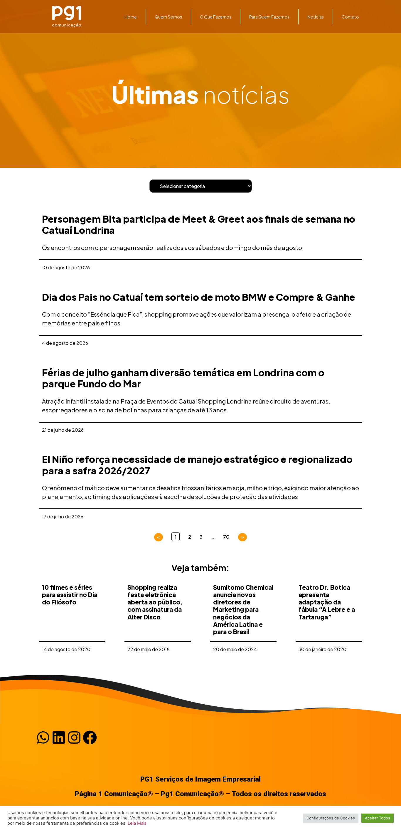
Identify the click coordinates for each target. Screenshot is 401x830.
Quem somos (168, 16)
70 (226, 537)
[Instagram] (74, 737)
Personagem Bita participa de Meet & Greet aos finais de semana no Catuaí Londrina (198, 224)
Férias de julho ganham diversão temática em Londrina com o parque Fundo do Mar (183, 378)
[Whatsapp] (43, 737)
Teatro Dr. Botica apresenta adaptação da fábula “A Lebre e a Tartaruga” (327, 602)
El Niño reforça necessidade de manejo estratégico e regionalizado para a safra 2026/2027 (197, 464)
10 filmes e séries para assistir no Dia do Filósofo (69, 594)
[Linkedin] (59, 737)
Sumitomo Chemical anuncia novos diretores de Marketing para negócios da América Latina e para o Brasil (243, 609)
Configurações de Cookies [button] (330, 818)
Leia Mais (137, 823)
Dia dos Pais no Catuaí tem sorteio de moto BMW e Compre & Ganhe (198, 297)
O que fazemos (215, 16)
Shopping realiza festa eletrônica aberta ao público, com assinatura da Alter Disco (155, 602)
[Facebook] (90, 737)
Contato (350, 16)
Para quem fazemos (269, 16)
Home (130, 16)
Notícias (315, 16)
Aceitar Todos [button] (377, 818)
